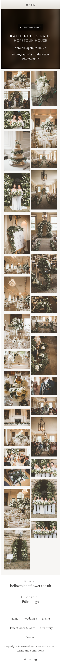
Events (46, 618)
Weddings (30, 618)
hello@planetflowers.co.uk (30, 586)
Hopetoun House (35, 48)
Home (14, 618)
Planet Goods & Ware (21, 628)
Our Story (46, 628)
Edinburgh (30, 602)
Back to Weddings (31, 27)
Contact (31, 637)
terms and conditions (30, 650)
